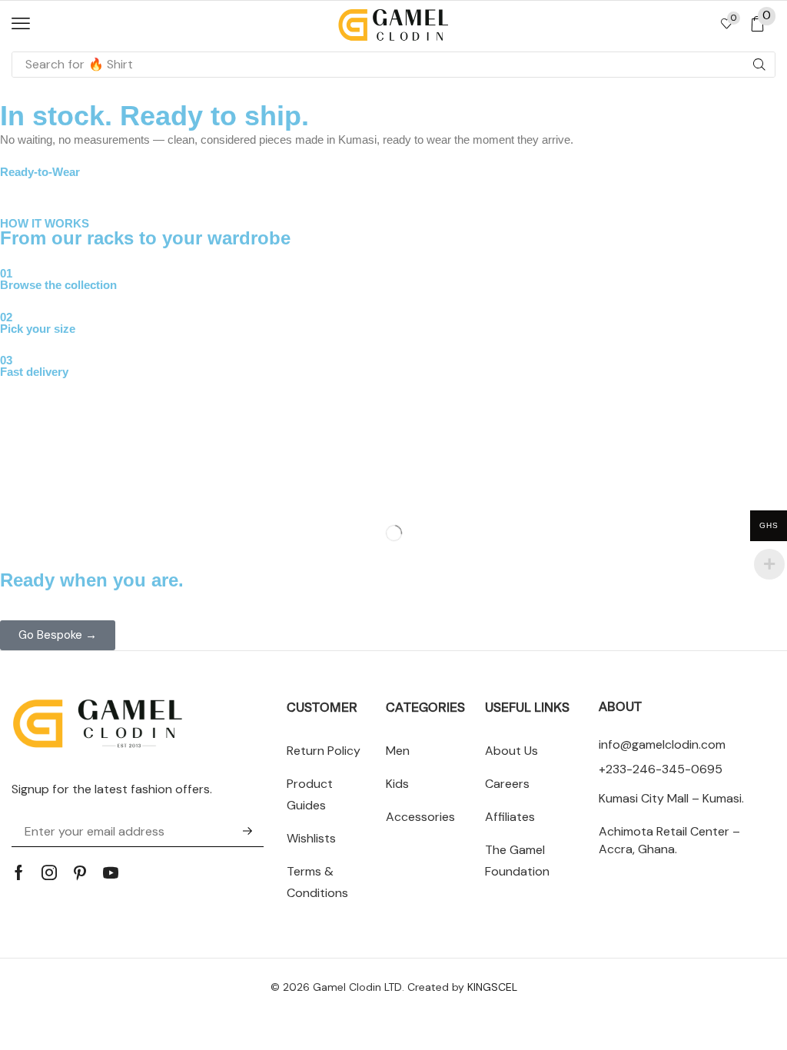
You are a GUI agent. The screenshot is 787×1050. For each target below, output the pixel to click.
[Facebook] (19, 872)
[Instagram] (49, 872)
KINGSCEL (492, 987)
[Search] (759, 64)
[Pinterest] (80, 872)
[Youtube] (110, 872)
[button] (21, 24)
